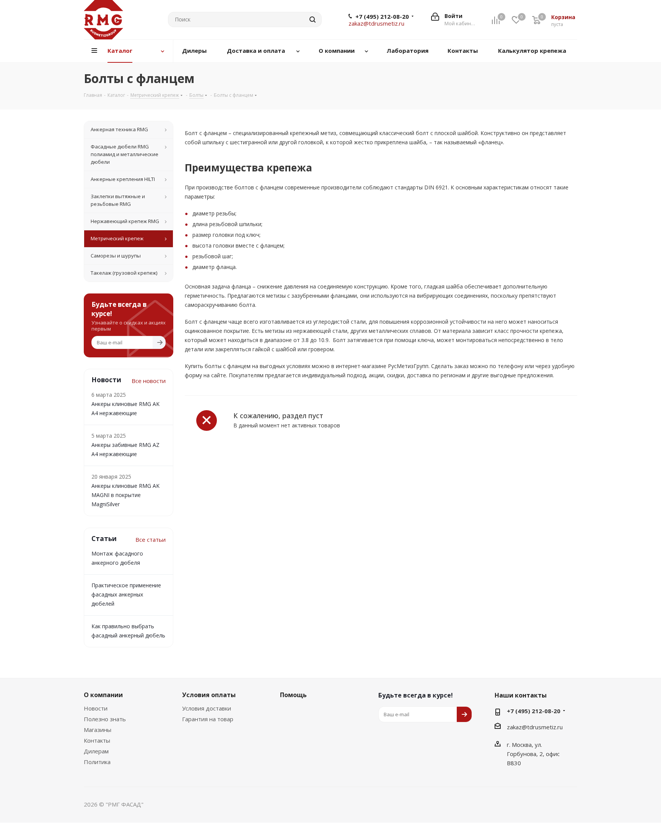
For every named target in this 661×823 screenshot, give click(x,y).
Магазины (97, 729)
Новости (95, 708)
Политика (97, 762)
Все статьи (150, 539)
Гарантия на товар (207, 719)
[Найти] (312, 19)
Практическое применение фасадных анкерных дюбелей (126, 594)
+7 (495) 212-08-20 (382, 16)
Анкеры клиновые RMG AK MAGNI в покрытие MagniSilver (125, 495)
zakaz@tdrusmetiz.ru (376, 23)
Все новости (149, 381)
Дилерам (96, 751)
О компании (103, 695)
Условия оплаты (209, 695)
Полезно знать (105, 719)
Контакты (97, 740)
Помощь (293, 695)
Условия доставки (206, 708)
